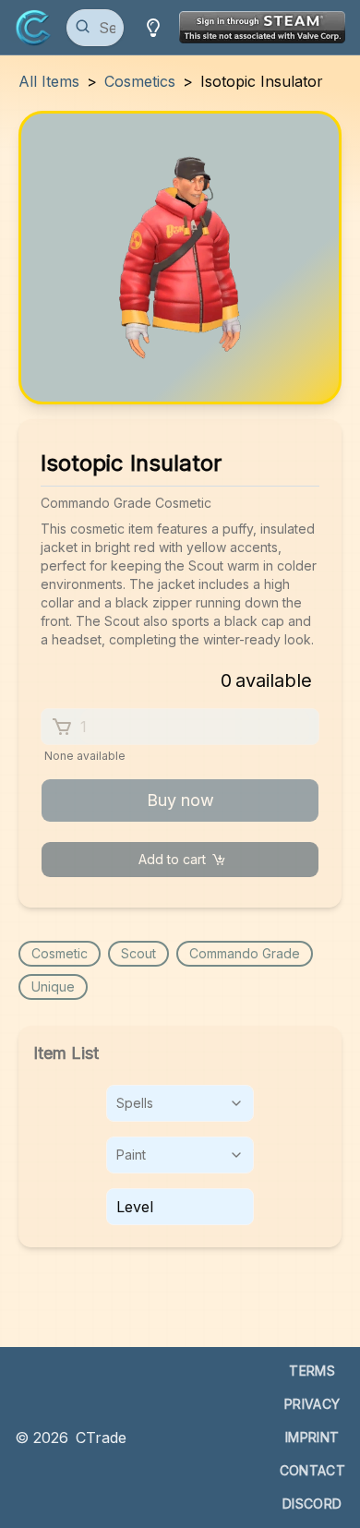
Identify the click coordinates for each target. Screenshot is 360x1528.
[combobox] (180, 1103)
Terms (312, 1370)
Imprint (312, 1437)
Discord (312, 1503)
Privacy (312, 1404)
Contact (312, 1470)
